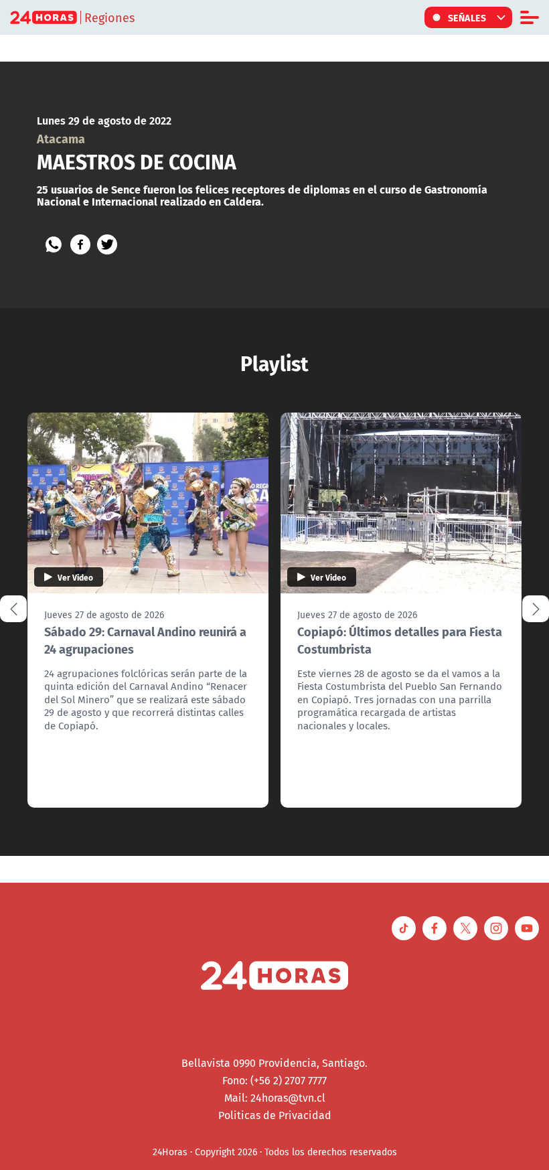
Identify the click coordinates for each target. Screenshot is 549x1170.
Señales (467, 17)
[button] (535, 608)
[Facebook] (80, 244)
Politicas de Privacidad (274, 1115)
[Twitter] (107, 244)
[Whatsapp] (54, 244)
